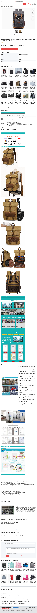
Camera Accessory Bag (5, 601)
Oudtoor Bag (10, 530)
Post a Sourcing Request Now (26, 555)
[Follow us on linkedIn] (26, 608)
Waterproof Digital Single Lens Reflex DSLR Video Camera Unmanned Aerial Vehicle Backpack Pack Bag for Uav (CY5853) (32, 76)
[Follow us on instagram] (32, 607)
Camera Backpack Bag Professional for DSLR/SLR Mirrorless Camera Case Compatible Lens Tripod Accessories (18, 100)
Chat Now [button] (28, 49)
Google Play (9, 607)
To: (5, 545)
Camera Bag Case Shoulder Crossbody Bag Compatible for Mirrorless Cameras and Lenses (32, 88)
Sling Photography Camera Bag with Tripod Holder (25, 76)
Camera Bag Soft (27, 601)
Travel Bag (3, 530)
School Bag (11, 529)
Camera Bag (12, 6)
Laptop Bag (20, 594)
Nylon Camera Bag (4, 603)
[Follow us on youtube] (33, 607)
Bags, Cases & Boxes (6, 6)
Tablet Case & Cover (14, 594)
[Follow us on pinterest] (34, 607)
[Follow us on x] (30, 607)
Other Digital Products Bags (5, 594)
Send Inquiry (9, 49)
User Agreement (23, 610)
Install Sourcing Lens (5, 608)
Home (2, 6)
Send (7, 555)
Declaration (28, 610)
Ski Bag (7, 530)
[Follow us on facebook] (29, 607)
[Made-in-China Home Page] (18, 1)
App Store (3, 607)
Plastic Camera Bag (20, 601)
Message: (4, 548)
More (1, 605)
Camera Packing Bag (13, 601)
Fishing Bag (7, 529)
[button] (1, 1)
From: (5, 543)
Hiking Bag (15, 529)
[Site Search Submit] (24, 4)
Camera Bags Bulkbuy (22, 603)
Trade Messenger (15, 607)
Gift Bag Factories (19, 599)
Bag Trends (15, 603)
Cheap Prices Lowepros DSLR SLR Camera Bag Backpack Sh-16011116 (11, 76)
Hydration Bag (26, 529)
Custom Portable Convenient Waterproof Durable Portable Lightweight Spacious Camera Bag (4, 100)
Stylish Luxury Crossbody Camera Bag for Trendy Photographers (18, 76)
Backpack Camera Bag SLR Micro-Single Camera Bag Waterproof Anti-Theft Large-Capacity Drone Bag (26, 88)
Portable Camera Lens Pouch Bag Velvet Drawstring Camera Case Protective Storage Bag (26, 100)
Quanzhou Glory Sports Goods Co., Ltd (8, 42)
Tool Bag (29, 529)
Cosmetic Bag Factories (27, 599)
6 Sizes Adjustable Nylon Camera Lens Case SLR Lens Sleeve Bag (11, 100)
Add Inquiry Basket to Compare (19, 34)
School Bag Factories (12, 599)
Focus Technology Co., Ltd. (12, 610)
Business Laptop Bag (20, 529)
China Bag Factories (4, 599)
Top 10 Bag (10, 603)
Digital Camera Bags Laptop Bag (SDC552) (11, 88)
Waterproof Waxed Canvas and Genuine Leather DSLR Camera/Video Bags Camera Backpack (18, 88)
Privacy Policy (32, 610)
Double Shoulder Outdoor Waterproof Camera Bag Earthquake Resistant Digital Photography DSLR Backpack (4, 76)
